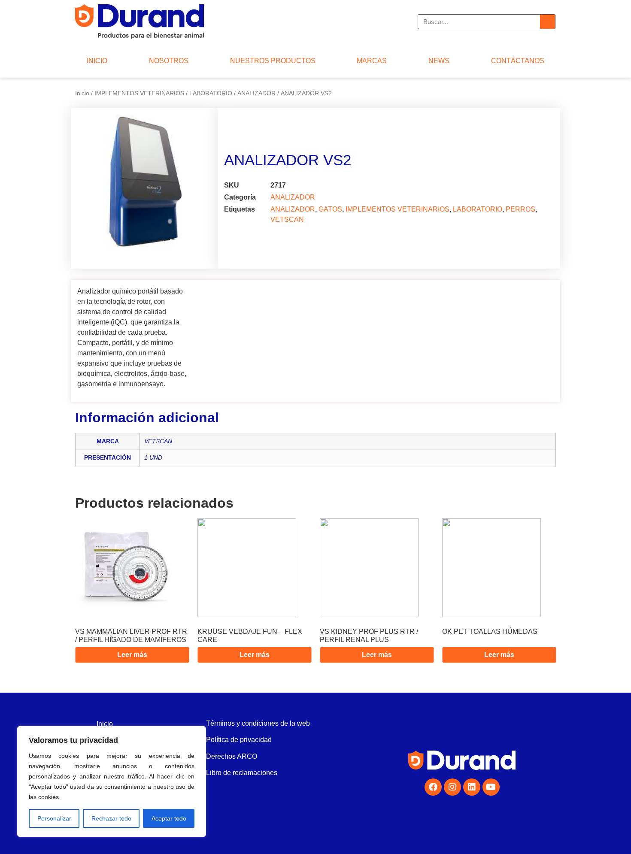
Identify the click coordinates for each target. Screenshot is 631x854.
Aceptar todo (169, 818)
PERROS (520, 209)
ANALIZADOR (256, 93)
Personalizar (54, 818)
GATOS (330, 209)
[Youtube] (491, 787)
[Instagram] (452, 787)
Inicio (82, 93)
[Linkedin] (471, 787)
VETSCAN (287, 219)
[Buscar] (547, 22)
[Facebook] (433, 787)
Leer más (132, 654)
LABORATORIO (210, 93)
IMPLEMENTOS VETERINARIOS (139, 93)
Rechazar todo (111, 818)
